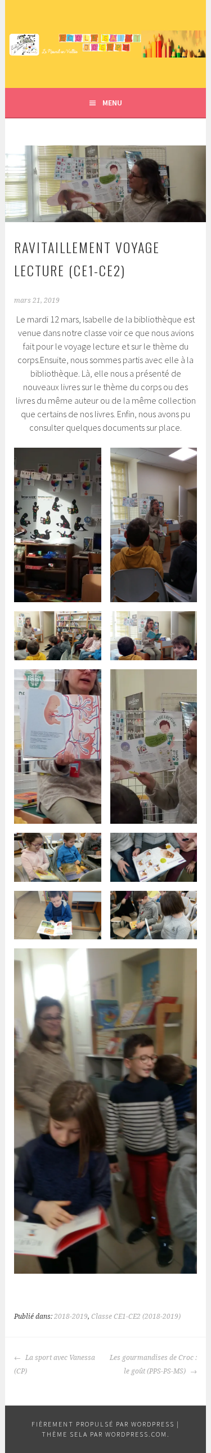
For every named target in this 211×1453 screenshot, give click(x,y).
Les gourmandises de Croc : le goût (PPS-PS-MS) (153, 1364)
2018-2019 (71, 1316)
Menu (112, 103)
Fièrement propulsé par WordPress (103, 1424)
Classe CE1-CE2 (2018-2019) (136, 1316)
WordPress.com (136, 1434)
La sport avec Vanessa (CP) (54, 1364)
